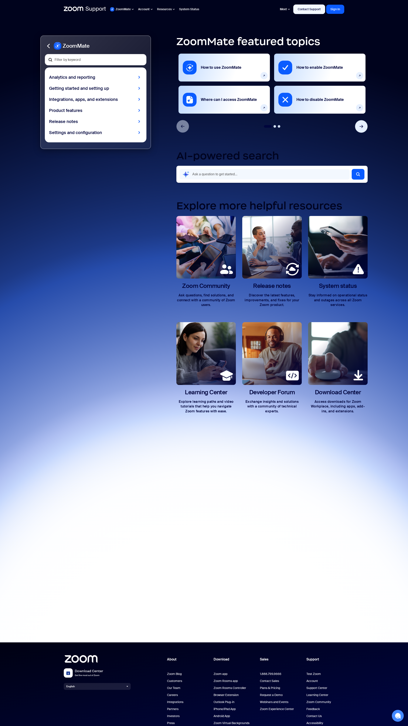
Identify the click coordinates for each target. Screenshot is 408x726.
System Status (189, 9)
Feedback (313, 709)
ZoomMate (123, 9)
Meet (283, 9)
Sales (264, 659)
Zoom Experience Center (277, 709)
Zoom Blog (174, 674)
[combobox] (265, 174)
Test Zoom (313, 674)
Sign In (335, 9)
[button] (95, 46)
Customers (174, 681)
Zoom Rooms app (226, 681)
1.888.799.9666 (270, 674)
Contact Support (309, 9)
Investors (173, 716)
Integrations (175, 702)
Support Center (316, 688)
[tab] (268, 126)
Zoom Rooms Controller (230, 688)
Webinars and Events (274, 702)
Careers (172, 695)
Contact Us (314, 716)
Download (221, 659)
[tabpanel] (224, 83)
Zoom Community (318, 702)
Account (144, 9)
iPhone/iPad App (225, 709)
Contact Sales (269, 681)
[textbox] (95, 59)
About (171, 659)
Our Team (173, 688)
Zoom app (220, 674)
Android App (222, 716)
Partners (172, 709)
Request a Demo (271, 695)
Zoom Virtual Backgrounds (231, 723)
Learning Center (317, 695)
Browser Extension (226, 695)
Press (171, 723)
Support (312, 659)
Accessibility (314, 723)
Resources (164, 9)
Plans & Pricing (270, 688)
